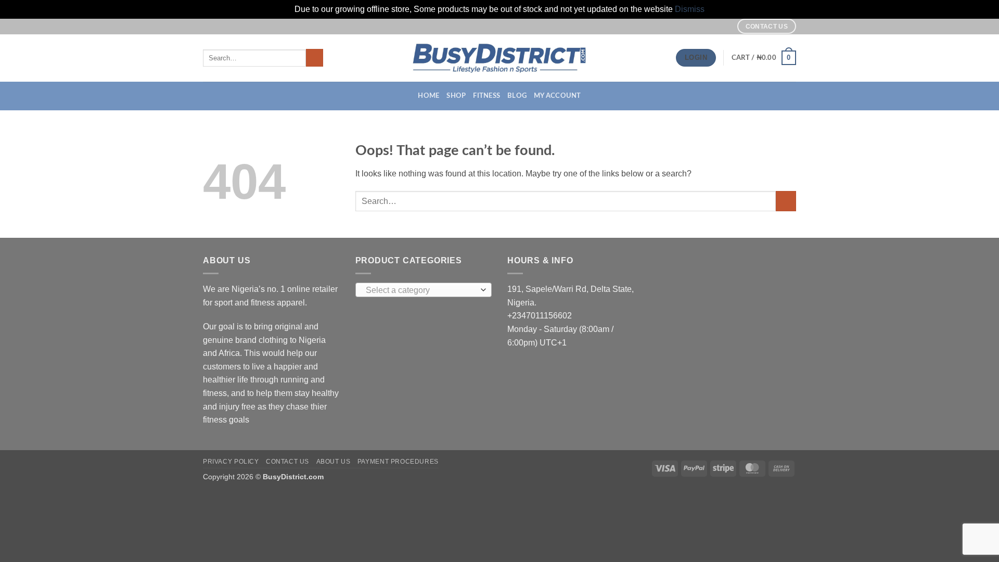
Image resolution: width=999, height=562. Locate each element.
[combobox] (423, 290)
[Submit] (314, 58)
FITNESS (486, 96)
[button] (764, 57)
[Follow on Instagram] (713, 26)
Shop (456, 96)
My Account (557, 96)
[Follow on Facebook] (703, 26)
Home (428, 96)
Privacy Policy (231, 461)
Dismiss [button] (690, 9)
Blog (517, 96)
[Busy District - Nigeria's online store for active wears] (499, 58)
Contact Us (287, 461)
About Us (333, 461)
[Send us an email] (723, 26)
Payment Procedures (398, 461)
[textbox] (421, 290)
